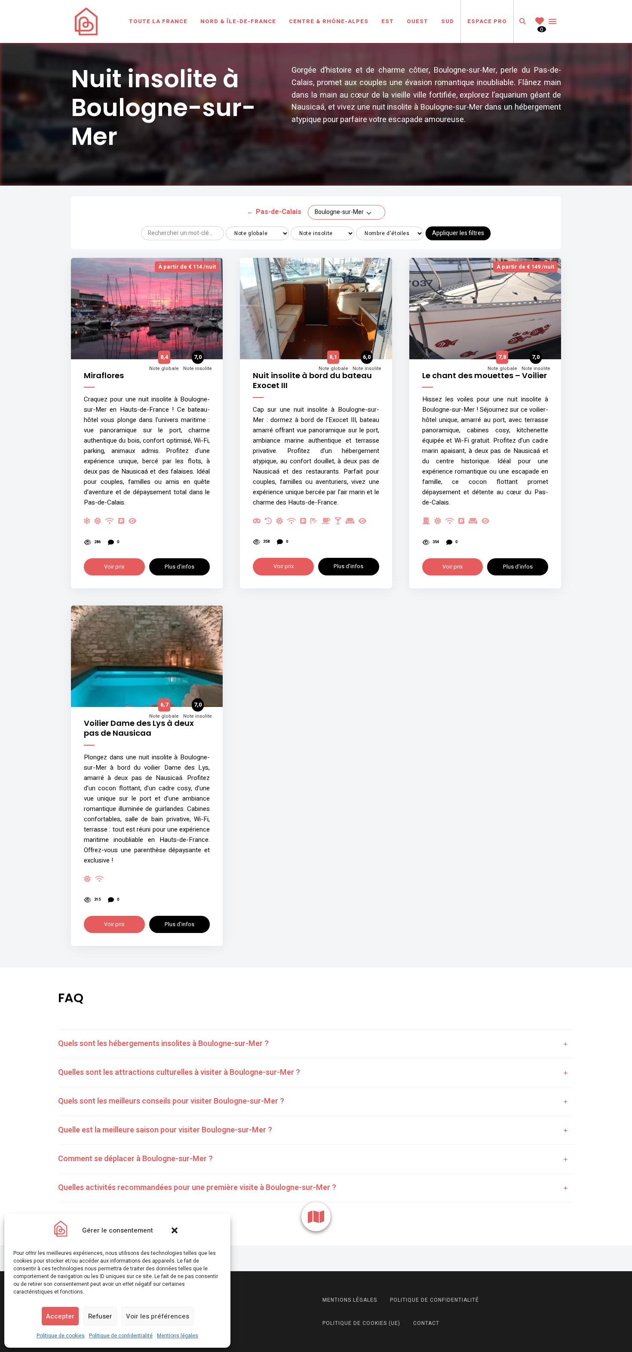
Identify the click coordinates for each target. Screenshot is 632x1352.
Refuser (100, 1316)
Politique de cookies (61, 1336)
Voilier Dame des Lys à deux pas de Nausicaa (139, 728)
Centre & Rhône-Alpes (328, 21)
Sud (447, 21)
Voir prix (114, 567)
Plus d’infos (179, 567)
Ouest (417, 21)
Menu (552, 21)
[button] (174, 1230)
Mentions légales (177, 1336)
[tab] (316, 1044)
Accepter (60, 1316)
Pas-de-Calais (274, 212)
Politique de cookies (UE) (361, 1323)
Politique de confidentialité (121, 1336)
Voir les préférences (157, 1316)
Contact (426, 1323)
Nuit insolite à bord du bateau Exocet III (312, 380)
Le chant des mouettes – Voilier (484, 375)
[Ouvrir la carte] (316, 1216)
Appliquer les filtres (458, 233)
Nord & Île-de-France (238, 21)
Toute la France (158, 21)
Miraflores (104, 375)
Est (387, 21)
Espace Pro (487, 21)
